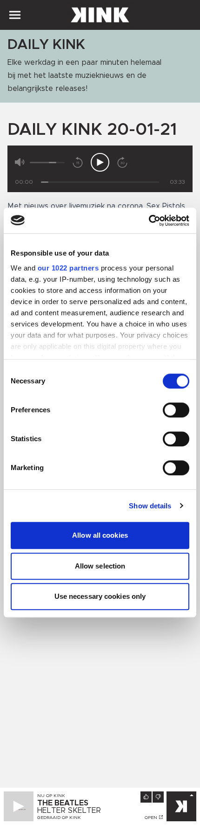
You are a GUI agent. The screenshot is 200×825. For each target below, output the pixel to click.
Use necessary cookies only (100, 596)
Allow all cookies (100, 535)
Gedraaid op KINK (59, 817)
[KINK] (181, 806)
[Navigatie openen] (15, 15)
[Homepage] (100, 15)
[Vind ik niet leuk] (158, 797)
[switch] (176, 409)
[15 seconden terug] (77, 162)
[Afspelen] (100, 162)
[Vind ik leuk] (146, 797)
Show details (150, 506)
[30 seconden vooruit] (122, 162)
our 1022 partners (68, 268)
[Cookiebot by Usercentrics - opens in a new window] (148, 221)
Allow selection (100, 566)
